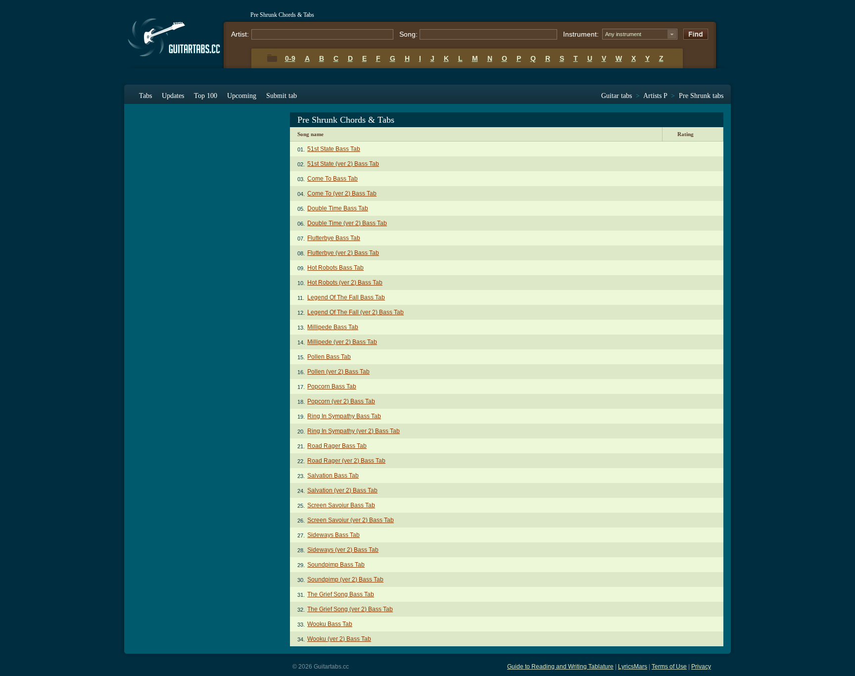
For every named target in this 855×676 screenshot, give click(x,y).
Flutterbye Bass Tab (333, 238)
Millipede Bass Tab (332, 327)
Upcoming (241, 95)
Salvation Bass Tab (333, 475)
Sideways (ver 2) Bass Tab (343, 549)
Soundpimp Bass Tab (336, 564)
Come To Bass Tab (332, 178)
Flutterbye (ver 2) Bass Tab (343, 252)
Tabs (145, 95)
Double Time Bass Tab (337, 208)
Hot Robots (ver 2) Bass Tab (344, 282)
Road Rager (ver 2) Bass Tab (346, 460)
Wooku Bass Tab (329, 624)
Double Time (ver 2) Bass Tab (347, 223)
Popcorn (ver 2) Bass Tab (341, 401)
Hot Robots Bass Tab (335, 267)
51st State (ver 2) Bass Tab (343, 163)
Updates (173, 95)
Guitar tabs (616, 95)
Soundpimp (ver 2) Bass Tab (345, 579)
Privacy (701, 666)
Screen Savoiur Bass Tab (341, 505)
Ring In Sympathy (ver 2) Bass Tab (353, 431)
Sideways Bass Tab (333, 534)
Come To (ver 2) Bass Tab (342, 193)
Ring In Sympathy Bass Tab (344, 416)
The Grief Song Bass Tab (340, 594)
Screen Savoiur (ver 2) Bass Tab (350, 520)
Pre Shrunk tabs (701, 95)
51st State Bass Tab (333, 148)
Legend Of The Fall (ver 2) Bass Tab (355, 312)
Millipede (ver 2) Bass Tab (342, 341)
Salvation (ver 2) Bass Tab (342, 490)
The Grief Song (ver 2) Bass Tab (350, 609)
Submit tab (281, 95)
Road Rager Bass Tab (337, 445)
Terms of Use (669, 666)
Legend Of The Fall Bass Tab (346, 297)
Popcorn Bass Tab (331, 386)
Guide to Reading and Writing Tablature (560, 666)
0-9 (290, 58)
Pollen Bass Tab (329, 356)
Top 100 (205, 95)
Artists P (655, 95)
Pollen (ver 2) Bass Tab (338, 371)
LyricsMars (632, 666)
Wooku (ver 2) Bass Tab (339, 638)
